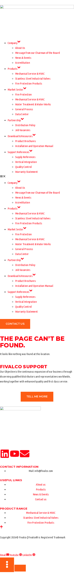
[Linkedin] (4, 453)
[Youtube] (14, 453)
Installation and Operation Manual (34, 146)
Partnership (14, 120)
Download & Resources (20, 136)
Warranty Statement (26, 171)
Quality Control (23, 166)
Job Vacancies (22, 130)
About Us (20, 47)
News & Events (23, 57)
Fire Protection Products (28, 83)
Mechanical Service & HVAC (30, 73)
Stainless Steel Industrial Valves (32, 78)
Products (12, 68)
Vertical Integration (26, 161)
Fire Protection (23, 94)
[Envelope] (24, 453)
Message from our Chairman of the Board (37, 52)
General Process (24, 109)
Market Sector (15, 89)
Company (12, 43)
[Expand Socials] (7, 564)
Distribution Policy (25, 125)
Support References (18, 152)
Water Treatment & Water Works (33, 104)
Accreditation (22, 62)
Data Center (22, 114)
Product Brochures (25, 141)
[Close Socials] (20, 568)
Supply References (25, 157)
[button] (37, 176)
